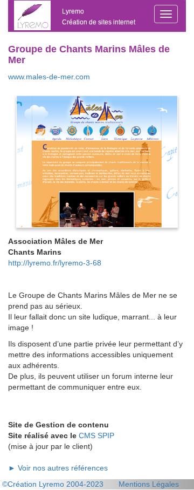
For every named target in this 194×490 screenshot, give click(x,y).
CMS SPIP (96, 435)
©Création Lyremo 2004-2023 (52, 484)
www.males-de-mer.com (49, 76)
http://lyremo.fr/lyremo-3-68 (54, 262)
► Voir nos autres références (58, 468)
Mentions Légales (149, 484)
